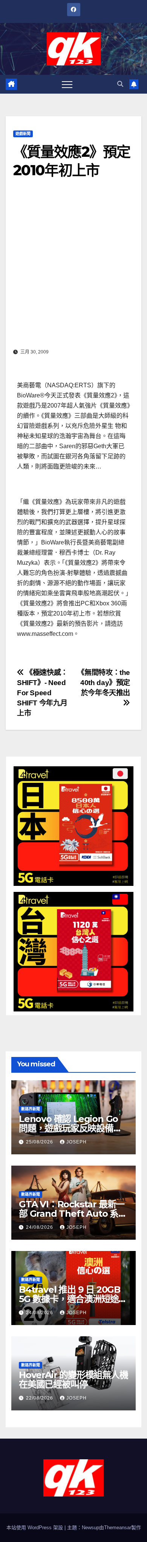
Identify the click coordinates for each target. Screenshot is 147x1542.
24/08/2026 (40, 1227)
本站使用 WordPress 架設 (35, 1527)
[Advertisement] (73, 269)
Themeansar (117, 1527)
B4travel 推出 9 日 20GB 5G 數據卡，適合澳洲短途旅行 (73, 1299)
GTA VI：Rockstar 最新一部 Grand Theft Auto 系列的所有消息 (73, 1213)
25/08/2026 (40, 1142)
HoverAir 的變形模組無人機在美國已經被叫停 (73, 1379)
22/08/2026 (40, 1398)
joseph (76, 1142)
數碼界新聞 (30, 1109)
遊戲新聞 (23, 134)
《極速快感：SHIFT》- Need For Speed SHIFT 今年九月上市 (42, 693)
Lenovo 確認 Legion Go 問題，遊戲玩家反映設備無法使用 (70, 1128)
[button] (120, 84)
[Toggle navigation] (67, 84)
